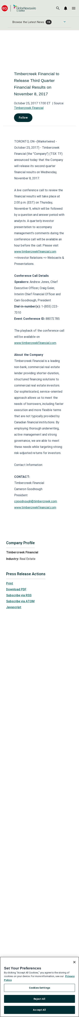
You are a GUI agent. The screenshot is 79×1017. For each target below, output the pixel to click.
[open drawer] (73, 8)
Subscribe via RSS (18, 595)
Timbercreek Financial (29, 108)
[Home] (19, 8)
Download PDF (16, 589)
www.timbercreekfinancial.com (35, 251)
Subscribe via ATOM (20, 601)
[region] (39, 987)
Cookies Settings (39, 987)
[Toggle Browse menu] (64, 22)
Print (9, 583)
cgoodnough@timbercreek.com (35, 501)
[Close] (74, 962)
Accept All (39, 1009)
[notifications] (65, 8)
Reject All (39, 998)
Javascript (13, 607)
